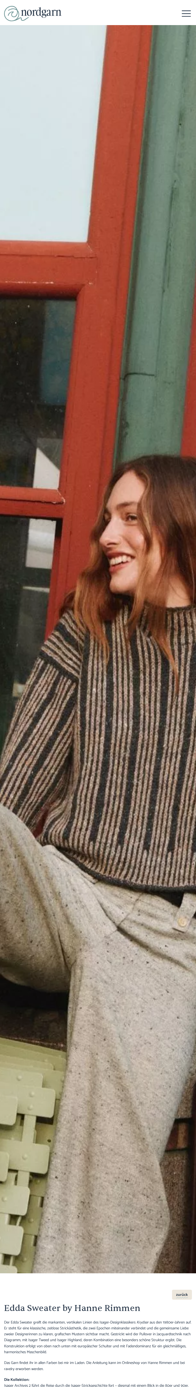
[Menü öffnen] (186, 13)
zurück (182, 1294)
